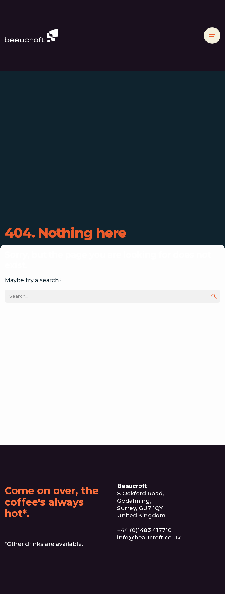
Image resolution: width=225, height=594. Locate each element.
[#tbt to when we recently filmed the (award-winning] (168, 571)
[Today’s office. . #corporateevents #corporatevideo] (203, 571)
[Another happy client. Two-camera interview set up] (133, 571)
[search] (213, 296)
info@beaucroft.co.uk (149, 537)
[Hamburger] (212, 35)
